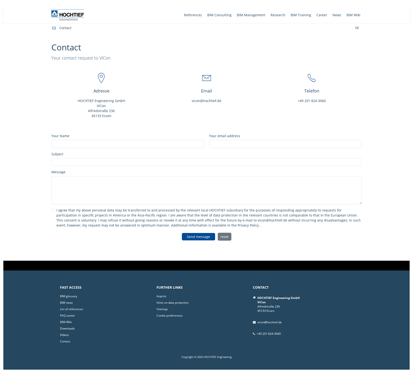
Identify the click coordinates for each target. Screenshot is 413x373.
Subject (57, 154)
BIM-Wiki (66, 322)
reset (224, 236)
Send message (198, 236)
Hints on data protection (173, 303)
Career (321, 15)
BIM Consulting (219, 15)
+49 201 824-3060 (312, 100)
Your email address (224, 136)
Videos (64, 335)
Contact (65, 28)
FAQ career (67, 316)
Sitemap (162, 309)
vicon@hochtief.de (206, 100)
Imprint (161, 296)
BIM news (66, 303)
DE (357, 28)
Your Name (60, 136)
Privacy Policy (249, 225)
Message (58, 172)
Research (278, 15)
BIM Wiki (353, 15)
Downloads (67, 328)
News (336, 15)
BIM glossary (68, 296)
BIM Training (301, 15)
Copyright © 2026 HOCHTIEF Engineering (206, 357)
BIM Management (251, 15)
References (193, 15)
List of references (71, 309)
